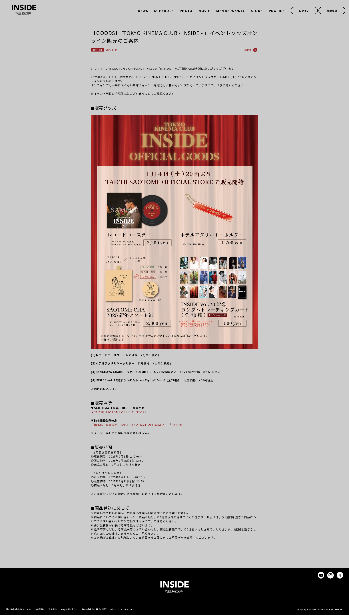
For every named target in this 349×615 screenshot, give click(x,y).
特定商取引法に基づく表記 (94, 609)
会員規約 (40, 609)
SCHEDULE (164, 10)
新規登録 (332, 10)
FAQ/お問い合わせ (69, 609)
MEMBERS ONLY (230, 10)
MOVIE (204, 10)
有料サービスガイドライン (122, 609)
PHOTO (186, 10)
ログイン (304, 10)
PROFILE (276, 10)
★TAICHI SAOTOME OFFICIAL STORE (119, 412)
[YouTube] (321, 575)
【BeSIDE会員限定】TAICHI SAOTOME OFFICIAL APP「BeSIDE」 (138, 425)
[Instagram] (330, 575)
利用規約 (53, 609)
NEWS (143, 10)
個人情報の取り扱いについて (19, 609)
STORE (257, 10)
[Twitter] (340, 575)
